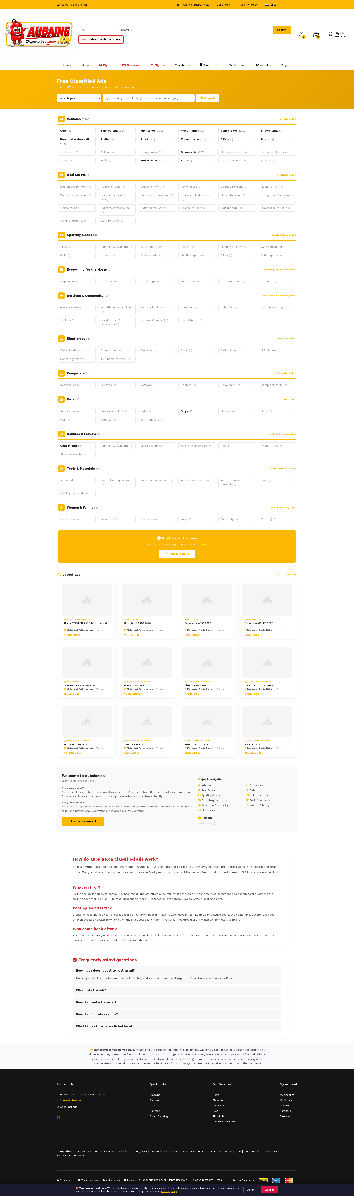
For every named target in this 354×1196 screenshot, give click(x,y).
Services (268, 160)
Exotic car (69, 152)
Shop (85, 65)
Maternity (229, 519)
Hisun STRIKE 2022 (196, 685)
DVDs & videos (72, 350)
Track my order (247, 4)
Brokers (67, 320)
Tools (266, 480)
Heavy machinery (275, 152)
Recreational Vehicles (165, 1151)
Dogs (186, 411)
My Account (287, 1094)
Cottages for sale (154, 208)
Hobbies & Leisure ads (281, 434)
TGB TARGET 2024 (135, 744)
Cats (145, 411)
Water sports (151, 246)
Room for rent (272, 186)
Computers (230, 385)
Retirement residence (115, 210)
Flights (159, 65)
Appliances (69, 281)
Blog (215, 1110)
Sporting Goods (210, 795)
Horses (228, 411)
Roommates (191, 186)
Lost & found (191, 320)
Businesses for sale (276, 208)
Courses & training (154, 320)
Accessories (110, 350)
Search (281, 29)
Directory (218, 1105)
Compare (285, 1110)
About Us (218, 1116)
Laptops (108, 385)
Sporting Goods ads (283, 235)
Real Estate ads (286, 175)
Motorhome (193, 130)
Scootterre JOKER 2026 (259, 623)
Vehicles (206, 785)
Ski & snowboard (153, 255)
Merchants (182, 65)
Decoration (190, 281)
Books (227, 446)
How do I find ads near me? (97, 1014)
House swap (70, 208)
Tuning (106, 160)
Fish (65, 419)
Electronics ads (286, 338)
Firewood (68, 480)
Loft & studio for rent (156, 195)
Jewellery (109, 519)
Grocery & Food (105, 1151)
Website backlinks (154, 307)
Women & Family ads (283, 507)
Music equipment (153, 446)
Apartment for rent (75, 186)
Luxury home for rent (275, 197)
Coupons (133, 65)
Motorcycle (152, 160)
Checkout (285, 1116)
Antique (107, 152)
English (274, 4)
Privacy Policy (66, 1180)
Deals (216, 1094)
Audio (186, 350)
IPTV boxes (270, 350)
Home (67, 65)
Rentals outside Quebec (197, 197)
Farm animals (151, 419)
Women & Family (259, 805)
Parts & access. (233, 160)
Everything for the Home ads (278, 269)
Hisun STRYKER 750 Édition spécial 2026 (85, 625)
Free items (190, 307)
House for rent (233, 195)
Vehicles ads (287, 119)
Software (148, 385)
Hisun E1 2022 (253, 744)
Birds (266, 411)
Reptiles (108, 419)
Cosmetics (149, 519)
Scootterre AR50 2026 (137, 623)
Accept (269, 1189)
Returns (154, 1100)
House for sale (112, 186)
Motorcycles (253, 1151)
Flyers (107, 65)
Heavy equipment (235, 152)
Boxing (187, 246)
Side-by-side (112, 130)
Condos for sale (193, 208)
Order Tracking (159, 1116)
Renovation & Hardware (71, 1155)
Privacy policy (169, 1191)
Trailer (107, 139)
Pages (285, 65)
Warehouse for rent (75, 195)
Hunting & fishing (234, 246)
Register (341, 36)
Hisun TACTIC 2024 (196, 744)
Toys (186, 519)
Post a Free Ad (178, 554)
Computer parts (274, 385)
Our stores (223, 4)
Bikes (226, 255)
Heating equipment (196, 480)
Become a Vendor (224, 1121)
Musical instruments (196, 446)
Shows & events (73, 454)
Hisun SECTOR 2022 (76, 744)
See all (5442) (285, 574)
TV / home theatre (115, 359)
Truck (147, 139)
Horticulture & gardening (230, 482)
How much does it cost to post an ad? (105, 970)
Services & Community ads (279, 295)
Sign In (339, 33)
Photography (272, 446)
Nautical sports (193, 255)
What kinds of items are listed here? (104, 1026)
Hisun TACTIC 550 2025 (259, 685)
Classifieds (219, 1100)
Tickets (67, 246)
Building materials (74, 493)
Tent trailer (233, 130)
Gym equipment (273, 246)
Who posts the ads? (91, 990)
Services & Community (214, 805)
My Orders (286, 1100)
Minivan (67, 160)
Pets (252, 790)
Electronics (208, 810)
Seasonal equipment (156, 480)
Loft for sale (231, 208)
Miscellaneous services (115, 309)
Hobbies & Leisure (260, 795)
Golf (65, 255)
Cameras (148, 350)
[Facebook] (58, 1117)
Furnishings (150, 281)
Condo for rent (152, 186)
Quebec (206, 823)
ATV (227, 139)
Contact (155, 1110)
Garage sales (71, 307)
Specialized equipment (115, 482)
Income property (74, 220)
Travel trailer (194, 139)
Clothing (268, 519)
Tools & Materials (259, 800)
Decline (251, 1189)
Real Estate (208, 790)
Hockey (107, 255)
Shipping (155, 1094)
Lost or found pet (114, 411)
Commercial (192, 152)
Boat (267, 139)
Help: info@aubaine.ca (194, 4)
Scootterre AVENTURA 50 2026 (82, 685)
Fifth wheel (152, 130)
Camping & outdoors (116, 246)
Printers (188, 385)
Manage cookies (89, 1180)
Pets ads (289, 399)
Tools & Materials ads (282, 468)
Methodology (112, 1180)
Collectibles (70, 446)
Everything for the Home (216, 800)
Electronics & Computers (225, 1151)
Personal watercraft (74, 141)
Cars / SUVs (140, 1151)
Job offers (230, 307)
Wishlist (284, 1105)
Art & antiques (232, 281)
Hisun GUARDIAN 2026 (137, 685)
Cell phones (231, 350)
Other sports (272, 255)
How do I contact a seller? (96, 1002)
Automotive (84, 1151)
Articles (265, 65)
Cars (66, 130)
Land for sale (111, 220)
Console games (72, 359)
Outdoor (268, 281)
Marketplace (237, 65)
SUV (186, 160)
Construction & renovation (110, 322)
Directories (210, 65)
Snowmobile (272, 130)
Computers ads (286, 373)
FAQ (152, 1105)
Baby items (70, 519)
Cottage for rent (234, 186)
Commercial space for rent (115, 197)
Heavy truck (150, 152)
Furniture (108, 281)
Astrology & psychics (277, 307)
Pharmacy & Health (194, 1151)
